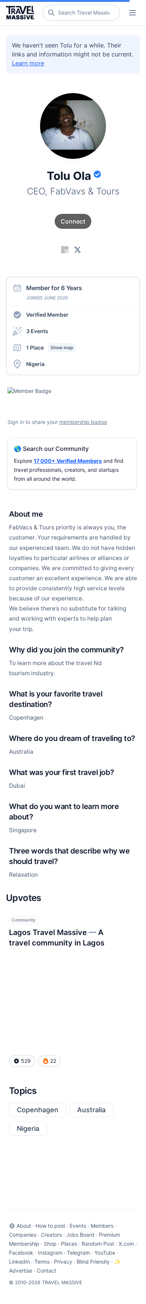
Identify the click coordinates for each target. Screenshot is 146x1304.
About (23, 1225)
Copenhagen (37, 1110)
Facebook (21, 1252)
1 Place (49, 347)
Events (78, 1225)
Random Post (98, 1243)
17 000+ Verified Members (68, 461)
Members (102, 1225)
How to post (50, 1225)
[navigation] (132, 12)
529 (26, 1061)
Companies (22, 1234)
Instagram (50, 1252)
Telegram (78, 1252)
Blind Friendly (93, 1261)
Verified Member (47, 314)
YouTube (104, 1252)
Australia (91, 1110)
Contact (46, 1270)
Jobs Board (80, 1234)
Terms (41, 1261)
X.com (126, 1243)
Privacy (63, 1261)
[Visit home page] (21, 12)
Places (69, 1243)
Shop (50, 1243)
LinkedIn (19, 1261)
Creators (51, 1234)
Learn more (28, 63)
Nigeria (28, 1128)
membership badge (83, 422)
